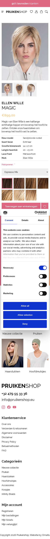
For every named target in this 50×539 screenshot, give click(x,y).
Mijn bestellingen (10, 515)
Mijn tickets (7, 520)
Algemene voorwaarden (14, 433)
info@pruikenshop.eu (18, 400)
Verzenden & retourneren (14, 428)
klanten (25, 3)
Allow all (25, 306)
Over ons (6, 424)
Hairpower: (8, 164)
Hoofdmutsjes (9, 481)
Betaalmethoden (10, 446)
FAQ (4, 450)
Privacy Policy (9, 441)
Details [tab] (25, 220)
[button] (2, 11)
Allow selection (25, 315)
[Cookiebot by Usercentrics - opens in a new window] (35, 213)
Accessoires (8, 485)
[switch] (43, 276)
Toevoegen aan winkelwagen (21, 206)
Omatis (46, 535)
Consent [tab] (9, 220)
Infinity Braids (8, 494)
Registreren (7, 511)
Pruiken (5, 472)
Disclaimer (7, 437)
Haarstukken (8, 476)
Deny (25, 324)
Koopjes (6, 489)
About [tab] (41, 220)
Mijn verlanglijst (9, 524)
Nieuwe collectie (10, 467)
